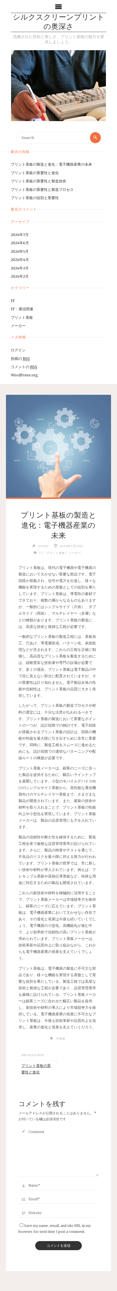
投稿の (20, 358)
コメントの (24, 366)
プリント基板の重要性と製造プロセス (42, 189)
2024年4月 (20, 259)
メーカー (18, 325)
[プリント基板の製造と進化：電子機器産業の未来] (58, 446)
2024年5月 (20, 251)
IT (13, 300)
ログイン (18, 350)
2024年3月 (20, 268)
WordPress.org (24, 375)
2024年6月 (20, 243)
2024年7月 (20, 234)
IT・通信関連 (22, 309)
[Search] (95, 137)
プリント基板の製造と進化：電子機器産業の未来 (51, 164)
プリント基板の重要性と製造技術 (38, 181)
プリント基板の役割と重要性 (35, 197)
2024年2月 (20, 276)
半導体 (60, 1038)
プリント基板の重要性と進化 (35, 172)
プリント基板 (22, 317)
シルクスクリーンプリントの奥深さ (59, 22)
